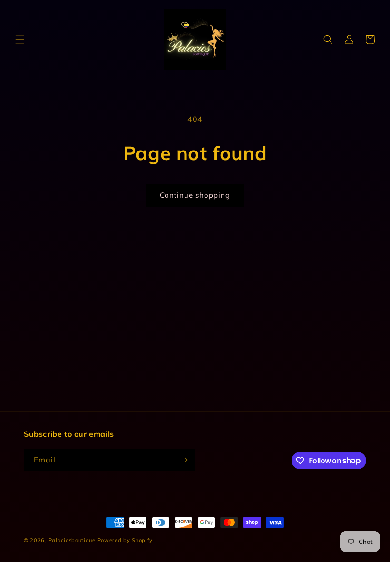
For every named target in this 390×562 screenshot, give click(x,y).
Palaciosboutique (72, 540)
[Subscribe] (184, 460)
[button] (20, 39)
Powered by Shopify (125, 540)
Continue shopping (195, 195)
